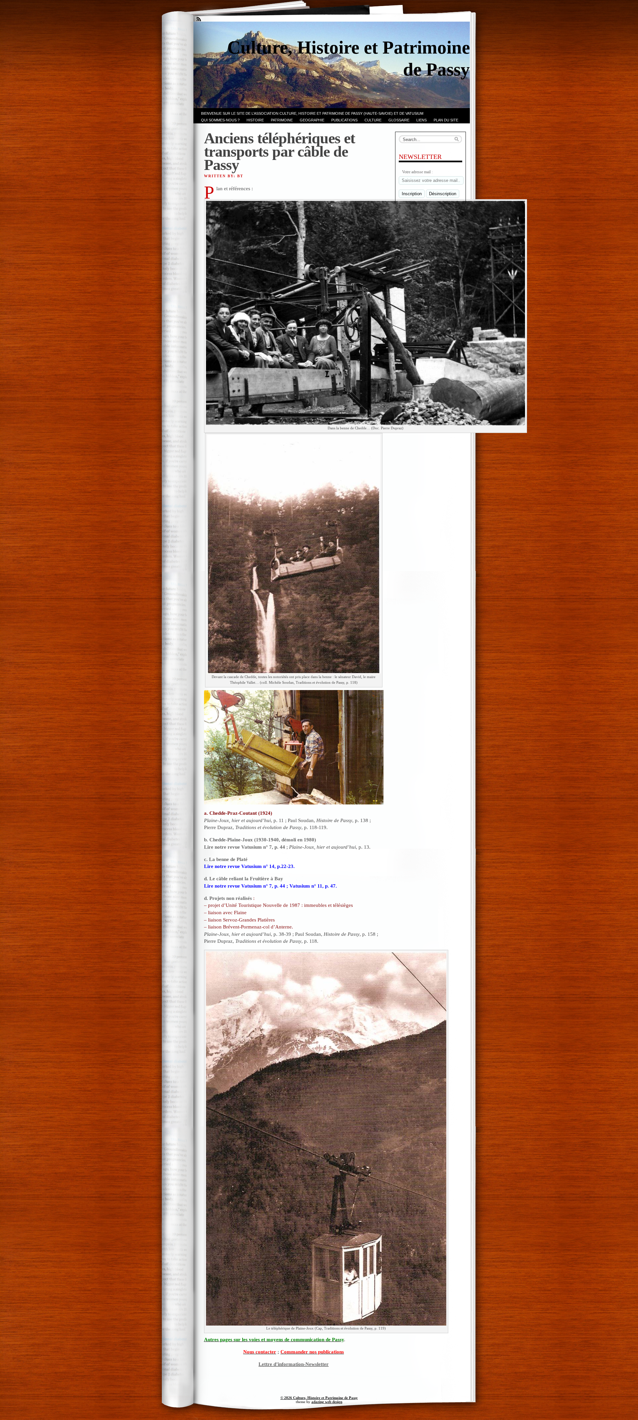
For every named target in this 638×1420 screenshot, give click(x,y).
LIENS (421, 120)
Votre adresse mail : (417, 172)
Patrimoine (282, 120)
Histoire (255, 120)
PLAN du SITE (446, 120)
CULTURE (373, 120)
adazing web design (326, 1402)
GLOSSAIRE (398, 120)
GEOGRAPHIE (312, 120)
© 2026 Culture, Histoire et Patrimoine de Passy (319, 1398)
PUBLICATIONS (344, 120)
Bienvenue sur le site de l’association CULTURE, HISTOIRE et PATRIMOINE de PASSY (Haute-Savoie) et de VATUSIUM (312, 113)
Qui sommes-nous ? (220, 120)
